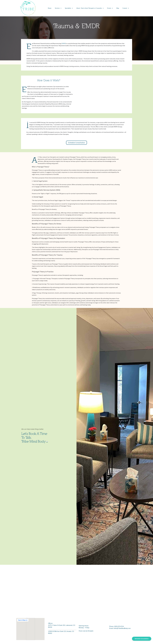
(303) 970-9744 (119, 626)
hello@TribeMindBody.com (122, 628)
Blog (117, 8)
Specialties (68, 8)
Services (57, 8)
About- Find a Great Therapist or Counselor (89, 8)
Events (109, 8)
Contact (124, 8)
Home (49, 8)
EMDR (63, 43)
